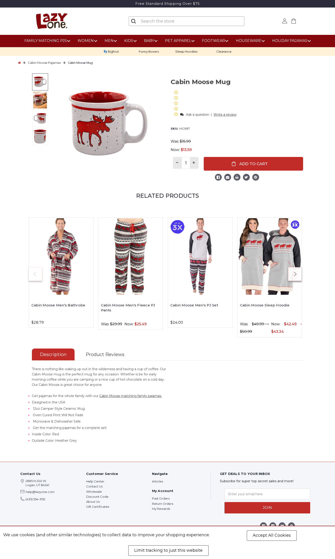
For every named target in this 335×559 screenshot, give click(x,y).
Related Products (167, 195)
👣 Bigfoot (111, 51)
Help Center (95, 481)
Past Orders (161, 498)
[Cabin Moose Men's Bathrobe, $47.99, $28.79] (61, 256)
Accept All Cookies (272, 535)
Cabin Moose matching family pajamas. (130, 396)
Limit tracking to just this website (168, 550)
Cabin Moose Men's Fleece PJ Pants (128, 308)
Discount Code (97, 496)
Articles (157, 481)
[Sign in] (284, 21)
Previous (35, 274)
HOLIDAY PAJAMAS (289, 40)
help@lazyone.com (40, 492)
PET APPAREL (178, 40)
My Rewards (161, 508)
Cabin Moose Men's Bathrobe (58, 305)
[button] (176, 114)
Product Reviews (105, 354)
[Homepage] (19, 62)
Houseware (248, 40)
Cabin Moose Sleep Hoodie (264, 305)
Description (53, 354)
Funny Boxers (149, 51)
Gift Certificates (97, 506)
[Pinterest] (255, 178)
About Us (93, 501)
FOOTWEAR (213, 40)
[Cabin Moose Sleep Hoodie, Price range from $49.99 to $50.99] (269, 256)
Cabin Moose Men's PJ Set (194, 305)
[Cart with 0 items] (294, 21)
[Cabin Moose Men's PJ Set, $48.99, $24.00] (200, 256)
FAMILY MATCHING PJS (45, 40)
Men (109, 40)
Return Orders (162, 503)
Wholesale (94, 491)
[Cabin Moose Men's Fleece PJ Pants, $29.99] (130, 256)
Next (295, 274)
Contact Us (94, 486)
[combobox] (167, 21)
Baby (149, 40)
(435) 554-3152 (35, 499)
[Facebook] (218, 178)
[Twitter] (246, 178)
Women (85, 40)
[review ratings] (176, 103)
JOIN (267, 507)
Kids (128, 40)
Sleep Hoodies (186, 51)
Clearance (224, 51)
